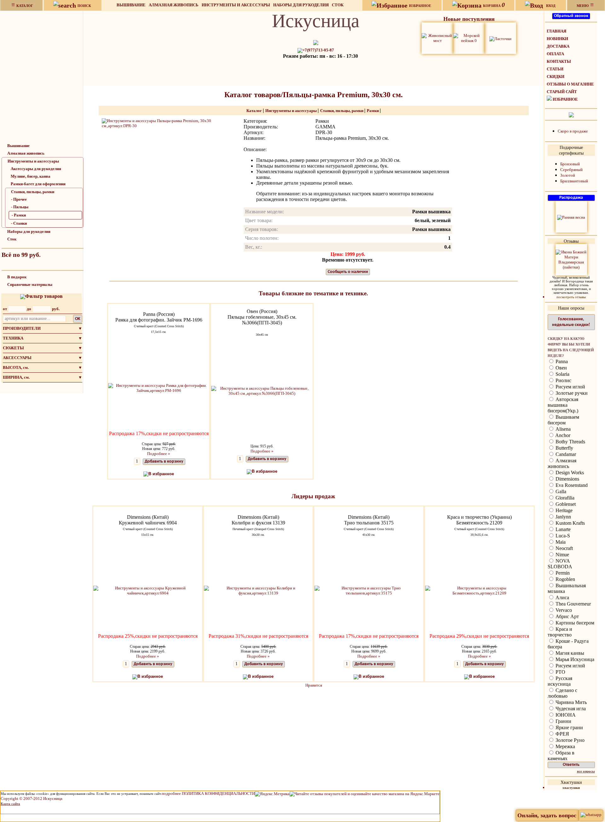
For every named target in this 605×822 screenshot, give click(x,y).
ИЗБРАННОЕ (565, 99)
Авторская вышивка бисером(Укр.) (563, 405)
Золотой (567, 175)
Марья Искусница (574, 659)
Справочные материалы (29, 284)
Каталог (254, 110)
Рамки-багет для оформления (38, 183)
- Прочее (19, 199)
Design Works (569, 472)
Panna (561, 361)
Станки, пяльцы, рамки (32, 191)
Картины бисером (574, 622)
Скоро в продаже (573, 131)
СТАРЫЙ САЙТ (562, 91)
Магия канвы (569, 653)
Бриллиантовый (574, 181)
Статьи (555, 69)
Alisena (562, 429)
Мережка (564, 746)
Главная (556, 31)
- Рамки (19, 215)
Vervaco (563, 610)
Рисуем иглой (569, 386)
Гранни (562, 721)
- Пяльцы (19, 206)
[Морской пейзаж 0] (469, 37)
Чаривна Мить (570, 702)
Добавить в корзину (164, 461)
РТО (559, 672)
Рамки (373, 110)
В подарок (16, 277)
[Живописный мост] (437, 37)
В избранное (161, 473)
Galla (560, 491)
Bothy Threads (569, 441)
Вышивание (131, 5)
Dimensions (566, 479)
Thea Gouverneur (572, 603)
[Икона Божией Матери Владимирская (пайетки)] (571, 259)
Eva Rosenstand (571, 485)
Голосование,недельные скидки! (571, 322)
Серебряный (571, 169)
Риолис (562, 380)
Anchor (562, 435)
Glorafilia (564, 497)
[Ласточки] (500, 38)
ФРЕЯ (561, 733)
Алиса (561, 597)
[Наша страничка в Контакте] (571, 114)
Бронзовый (570, 164)
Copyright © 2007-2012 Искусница (31, 798)
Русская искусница (560, 681)
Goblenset (565, 504)
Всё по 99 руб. (21, 254)
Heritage (563, 510)
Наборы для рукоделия (301, 5)
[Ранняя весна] (571, 217)
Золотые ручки (571, 393)
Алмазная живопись (174, 5)
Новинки (557, 38)
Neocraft (563, 548)
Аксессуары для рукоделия (36, 168)
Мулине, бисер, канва (30, 176)
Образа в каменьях (561, 755)
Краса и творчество (560, 631)
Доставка (558, 46)
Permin (562, 573)
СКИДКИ (555, 76)
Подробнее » (158, 453)
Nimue (561, 554)
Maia (560, 542)
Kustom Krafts (569, 523)
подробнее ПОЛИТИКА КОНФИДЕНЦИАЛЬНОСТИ (208, 793)
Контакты (559, 61)
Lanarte (562, 529)
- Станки (19, 223)
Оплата (555, 53)
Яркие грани (568, 727)
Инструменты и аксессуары (236, 5)
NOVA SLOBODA (560, 563)
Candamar (565, 454)
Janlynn (562, 516)
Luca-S (562, 535)
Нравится (313, 685)
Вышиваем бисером (563, 419)
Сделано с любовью (562, 693)
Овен (560, 367)
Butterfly (563, 448)
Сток (337, 5)
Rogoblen (564, 579)
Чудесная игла (570, 708)
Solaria (561, 374)
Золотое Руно (569, 740)
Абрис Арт (566, 616)
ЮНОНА (565, 715)
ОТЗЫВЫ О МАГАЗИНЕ (570, 84)
